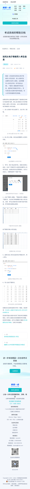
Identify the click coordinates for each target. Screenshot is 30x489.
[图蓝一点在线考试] (7, 8)
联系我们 (17, 485)
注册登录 (15, 371)
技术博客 (15, 427)
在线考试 (5, 2)
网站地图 (14, 484)
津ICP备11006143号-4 (17, 479)
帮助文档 (12, 49)
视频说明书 (15, 432)
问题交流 (15, 430)
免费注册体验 (15, 390)
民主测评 (13, 2)
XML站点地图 (6, 484)
